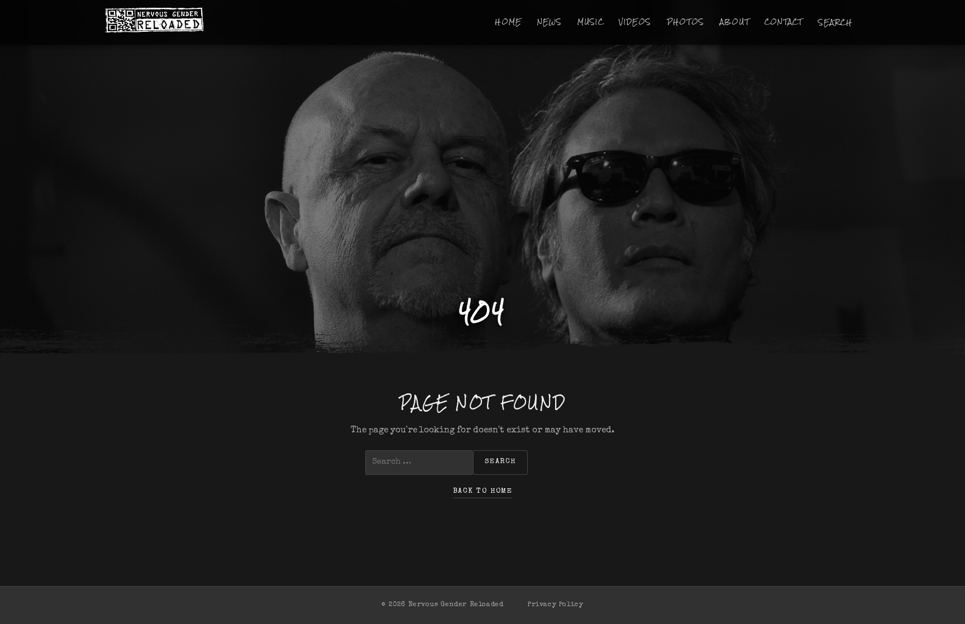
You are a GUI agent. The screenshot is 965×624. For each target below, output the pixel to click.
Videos (635, 21)
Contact (784, 21)
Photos (686, 21)
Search (835, 22)
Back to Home (482, 491)
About (734, 21)
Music (590, 21)
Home (508, 21)
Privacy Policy (555, 605)
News (549, 21)
